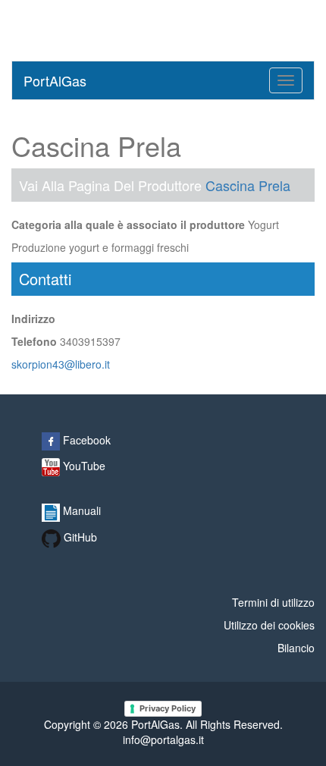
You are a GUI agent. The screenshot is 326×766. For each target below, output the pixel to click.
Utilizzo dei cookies (269, 625)
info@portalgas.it (163, 739)
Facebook (85, 439)
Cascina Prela (247, 185)
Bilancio (296, 647)
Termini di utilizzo (273, 602)
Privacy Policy (167, 708)
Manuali (80, 510)
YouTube (82, 465)
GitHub (79, 537)
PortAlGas (55, 80)
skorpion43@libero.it (60, 364)
